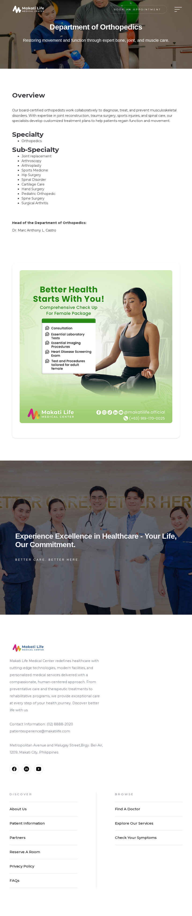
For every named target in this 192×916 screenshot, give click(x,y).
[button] (176, 9)
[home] (28, 9)
